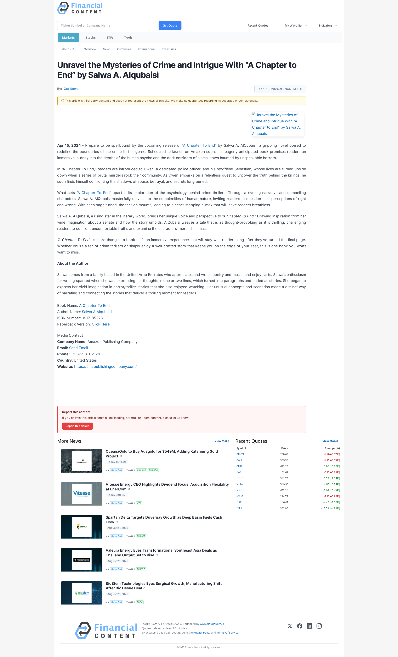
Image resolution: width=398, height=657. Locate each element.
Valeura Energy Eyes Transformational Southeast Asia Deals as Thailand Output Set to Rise (161, 552)
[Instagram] (319, 631)
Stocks (91, 37)
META (240, 484)
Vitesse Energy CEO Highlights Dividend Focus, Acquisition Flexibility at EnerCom (167, 486)
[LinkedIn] (309, 631)
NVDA (240, 496)
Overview (90, 49)
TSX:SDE (141, 536)
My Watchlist (293, 25)
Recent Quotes (258, 25)
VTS (139, 503)
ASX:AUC (141, 470)
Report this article (77, 426)
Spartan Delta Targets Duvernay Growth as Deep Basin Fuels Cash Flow (164, 519)
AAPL (240, 460)
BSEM (140, 602)
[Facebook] (299, 631)
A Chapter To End (199, 145)
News (106, 49)
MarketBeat (116, 470)
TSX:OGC (153, 470)
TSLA (239, 508)
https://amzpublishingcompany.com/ (105, 366)
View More (222, 441)
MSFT (240, 490)
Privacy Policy (201, 632)
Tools (128, 37)
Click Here (101, 324)
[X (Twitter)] (290, 631)
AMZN (240, 454)
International (146, 49)
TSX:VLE (141, 569)
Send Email (78, 348)
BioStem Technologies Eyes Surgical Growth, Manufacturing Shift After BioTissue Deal (164, 585)
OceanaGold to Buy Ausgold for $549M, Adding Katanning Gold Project (162, 453)
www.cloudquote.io (212, 624)
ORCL (240, 502)
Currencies (124, 49)
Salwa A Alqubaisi (97, 312)
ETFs (110, 37)
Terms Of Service (227, 632)
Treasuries (169, 49)
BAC (239, 472)
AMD (239, 466)
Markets (68, 37)
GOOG (240, 478)
